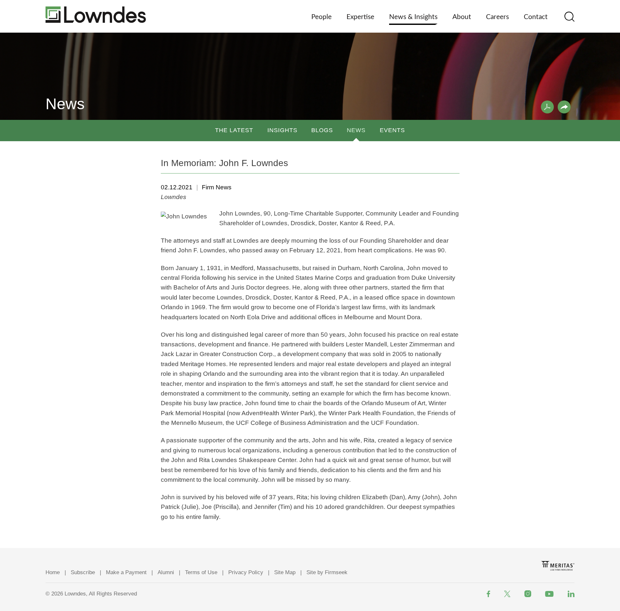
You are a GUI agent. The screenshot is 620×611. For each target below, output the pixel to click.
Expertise (360, 17)
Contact (536, 17)
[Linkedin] (571, 594)
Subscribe (83, 572)
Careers (497, 17)
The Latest (234, 130)
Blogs (322, 130)
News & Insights (413, 17)
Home (53, 572)
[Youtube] (549, 594)
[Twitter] (507, 594)
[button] (564, 106)
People (321, 17)
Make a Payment (126, 572)
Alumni (166, 572)
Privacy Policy (245, 572)
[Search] (569, 17)
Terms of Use (201, 572)
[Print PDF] (547, 106)
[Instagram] (527, 593)
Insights (282, 130)
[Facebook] (488, 594)
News (356, 130)
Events (392, 130)
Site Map (284, 572)
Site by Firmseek (326, 572)
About (461, 17)
